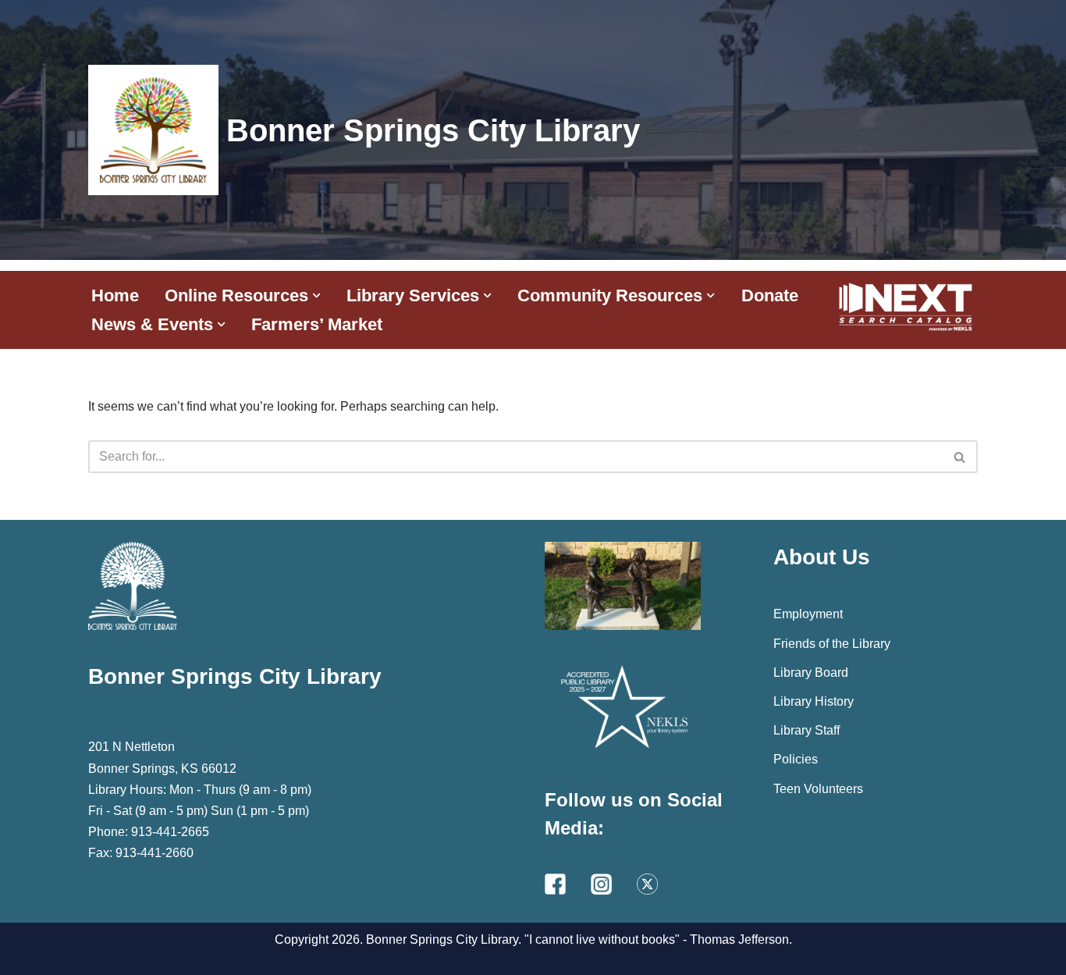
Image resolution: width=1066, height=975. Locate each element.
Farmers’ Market (316, 324)
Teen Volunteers (818, 788)
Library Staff (806, 730)
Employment (808, 614)
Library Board (810, 672)
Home (115, 295)
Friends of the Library (831, 643)
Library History (813, 701)
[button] (316, 295)
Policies (795, 759)
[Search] (960, 456)
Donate (769, 295)
